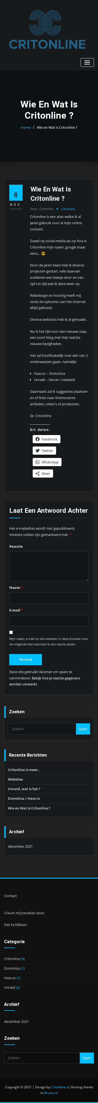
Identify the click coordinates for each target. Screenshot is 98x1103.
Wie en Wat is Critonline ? (57, 127)
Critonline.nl (60, 1087)
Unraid (9, 987)
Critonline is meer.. (24, 769)
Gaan (83, 728)
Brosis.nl (50, 1092)
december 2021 (20, 846)
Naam (16, 587)
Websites (15, 779)
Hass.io (10, 977)
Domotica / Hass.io (24, 798)
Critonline (41, 209)
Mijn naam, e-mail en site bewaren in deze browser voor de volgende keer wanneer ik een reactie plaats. (48, 641)
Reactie (16, 546)
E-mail (16, 610)
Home (26, 127)
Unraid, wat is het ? (24, 788)
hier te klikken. (15, 924)
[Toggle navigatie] (87, 62)
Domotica (12, 968)
